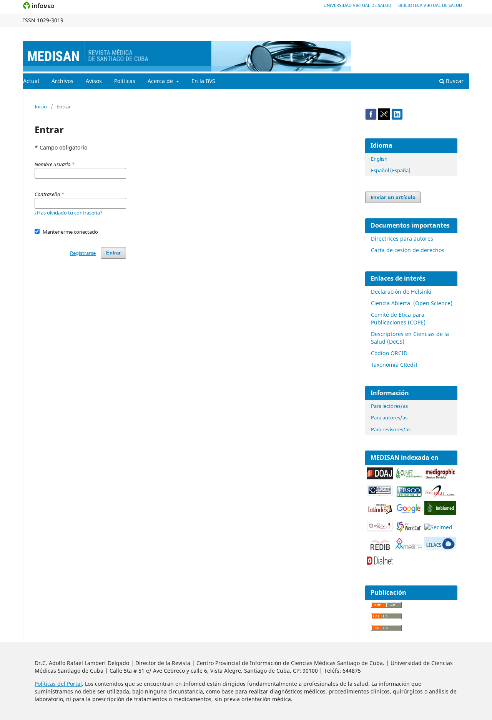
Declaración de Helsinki (401, 291)
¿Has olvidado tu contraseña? (69, 212)
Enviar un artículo (393, 197)
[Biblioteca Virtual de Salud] (380, 494)
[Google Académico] (409, 512)
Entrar (462, 33)
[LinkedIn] (397, 117)
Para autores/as (389, 417)
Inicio (41, 106)
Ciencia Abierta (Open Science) (411, 303)
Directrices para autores (402, 238)
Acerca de (161, 81)
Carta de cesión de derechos (407, 250)
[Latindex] (380, 512)
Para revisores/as (391, 429)
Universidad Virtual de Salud (357, 5)
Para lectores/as (389, 405)
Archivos (62, 81)
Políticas (124, 81)
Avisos (94, 81)
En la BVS (203, 81)
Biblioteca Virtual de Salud (430, 5)
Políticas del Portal (58, 683)
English (379, 158)
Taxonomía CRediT (394, 364)
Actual (31, 81)
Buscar (454, 81)
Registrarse (433, 33)
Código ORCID (389, 353)
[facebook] (371, 117)
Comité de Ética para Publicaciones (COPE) (398, 318)
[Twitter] (384, 117)
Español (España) (391, 170)
